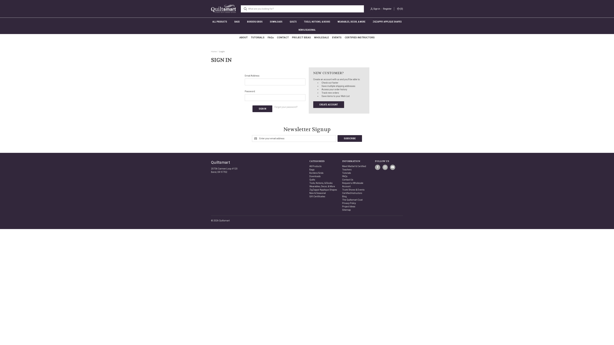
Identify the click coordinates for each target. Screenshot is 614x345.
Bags (237, 21)
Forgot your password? (286, 107)
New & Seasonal (307, 30)
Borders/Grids (255, 21)
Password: (250, 91)
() (401, 9)
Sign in (376, 9)
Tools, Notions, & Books (317, 21)
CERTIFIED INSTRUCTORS (360, 37)
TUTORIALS (257, 37)
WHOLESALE (321, 37)
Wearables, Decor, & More (351, 21)
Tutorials (346, 173)
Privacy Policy (349, 203)
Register (387, 9)
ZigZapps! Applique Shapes (387, 21)
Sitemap (346, 210)
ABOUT (243, 37)
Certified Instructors (352, 193)
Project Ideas (348, 206)
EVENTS (337, 37)
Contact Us (347, 179)
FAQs (271, 37)
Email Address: (252, 75)
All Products (219, 21)
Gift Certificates (317, 196)
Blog (344, 196)
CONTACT (283, 37)
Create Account (328, 104)
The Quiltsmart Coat (352, 200)
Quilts (293, 21)
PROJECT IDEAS (301, 37)
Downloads (276, 21)
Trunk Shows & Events (353, 189)
